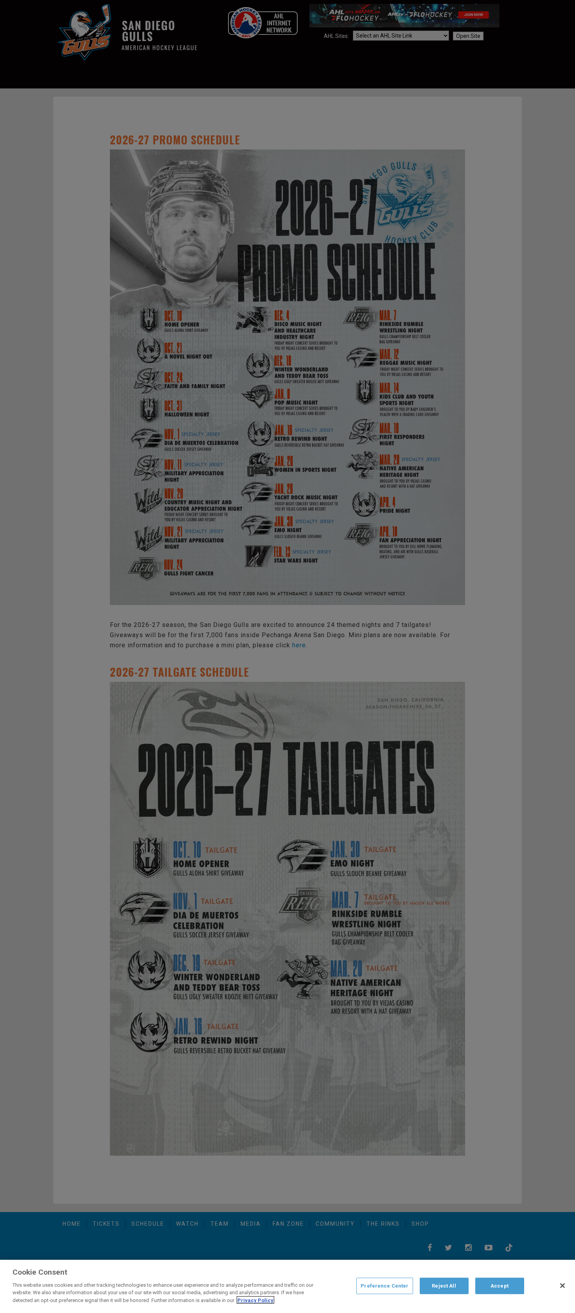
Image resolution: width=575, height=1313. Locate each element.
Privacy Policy (255, 1300)
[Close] (562, 1285)
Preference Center (384, 1285)
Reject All (444, 1285)
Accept (500, 1285)
